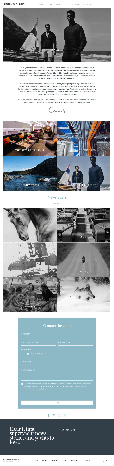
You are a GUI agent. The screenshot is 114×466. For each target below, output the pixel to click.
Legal (103, 461)
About (41, 4)
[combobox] (25, 354)
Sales (50, 4)
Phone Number (26, 349)
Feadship (78, 4)
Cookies (108, 461)
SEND (57, 403)
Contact (89, 4)
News (68, 4)
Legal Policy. (42, 389)
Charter (59, 4)
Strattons (10, 461)
